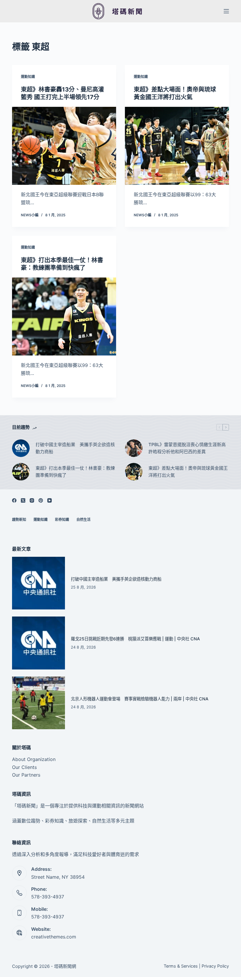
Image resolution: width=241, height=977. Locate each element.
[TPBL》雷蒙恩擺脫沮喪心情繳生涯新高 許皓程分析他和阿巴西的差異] (134, 448)
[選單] (226, 11)
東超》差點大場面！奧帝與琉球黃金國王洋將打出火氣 (188, 471)
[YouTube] (49, 500)
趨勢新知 (19, 519)
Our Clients (24, 767)
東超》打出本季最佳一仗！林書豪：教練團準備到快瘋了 (75, 471)
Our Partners (26, 775)
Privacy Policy (215, 965)
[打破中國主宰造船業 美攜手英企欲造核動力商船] (21, 448)
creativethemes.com (53, 937)
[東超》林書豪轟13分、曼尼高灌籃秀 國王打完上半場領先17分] (64, 146)
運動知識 (28, 76)
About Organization (34, 759)
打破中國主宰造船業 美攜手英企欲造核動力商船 (75, 448)
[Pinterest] (41, 500)
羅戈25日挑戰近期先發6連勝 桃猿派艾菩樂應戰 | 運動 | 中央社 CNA (135, 638)
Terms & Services (181, 965)
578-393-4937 (47, 897)
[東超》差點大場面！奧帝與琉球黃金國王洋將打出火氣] (177, 146)
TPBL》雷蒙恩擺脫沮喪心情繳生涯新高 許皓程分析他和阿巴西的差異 (187, 448)
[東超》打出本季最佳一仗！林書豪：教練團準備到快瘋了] (64, 317)
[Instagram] (32, 500)
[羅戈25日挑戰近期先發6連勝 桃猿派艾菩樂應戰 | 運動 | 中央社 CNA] (38, 643)
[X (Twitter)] (23, 500)
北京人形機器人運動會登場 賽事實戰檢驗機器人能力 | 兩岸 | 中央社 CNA (139, 698)
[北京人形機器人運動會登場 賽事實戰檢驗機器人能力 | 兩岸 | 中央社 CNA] (38, 703)
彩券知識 (62, 519)
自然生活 (83, 519)
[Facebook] (14, 500)
